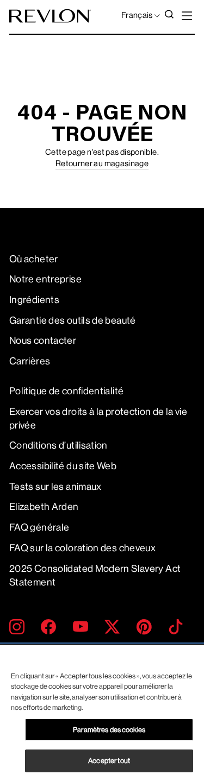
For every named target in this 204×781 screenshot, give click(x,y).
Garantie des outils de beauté (72, 320)
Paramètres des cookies (109, 730)
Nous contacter (42, 340)
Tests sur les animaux (55, 486)
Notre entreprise (45, 279)
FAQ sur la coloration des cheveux (82, 548)
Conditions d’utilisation (58, 445)
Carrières (29, 361)
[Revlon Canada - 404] (50, 16)
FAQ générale (39, 527)
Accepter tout (109, 761)
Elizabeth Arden (44, 506)
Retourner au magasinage (102, 163)
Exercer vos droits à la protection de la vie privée (98, 418)
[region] (102, 713)
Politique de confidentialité (66, 391)
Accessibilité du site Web (62, 466)
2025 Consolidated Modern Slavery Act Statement (95, 575)
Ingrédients (34, 299)
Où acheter (33, 259)
